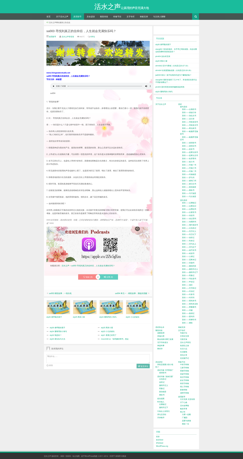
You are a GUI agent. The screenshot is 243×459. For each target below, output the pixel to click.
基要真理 (160, 333)
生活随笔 (183, 351)
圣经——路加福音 (189, 187)
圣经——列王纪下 (189, 234)
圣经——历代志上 (189, 243)
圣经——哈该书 (188, 253)
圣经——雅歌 (187, 322)
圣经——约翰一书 (189, 164)
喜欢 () (89, 277)
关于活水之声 (62, 16)
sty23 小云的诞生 (108, 331)
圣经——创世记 (188, 237)
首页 (48, 16)
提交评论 (144, 366)
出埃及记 (162, 379)
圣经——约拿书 (188, 294)
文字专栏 (131, 16)
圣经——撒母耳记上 (190, 269)
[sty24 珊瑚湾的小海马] (111, 307)
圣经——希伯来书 (189, 128)
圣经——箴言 (187, 285)
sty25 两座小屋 (107, 327)
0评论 (92, 36)
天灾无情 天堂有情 (187, 399)
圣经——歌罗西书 (189, 158)
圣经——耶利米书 (189, 300)
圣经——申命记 (188, 281)
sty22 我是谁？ (56, 335)
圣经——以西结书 (189, 209)
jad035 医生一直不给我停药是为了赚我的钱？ (173, 75)
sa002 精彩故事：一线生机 (60, 293)
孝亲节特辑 (184, 383)
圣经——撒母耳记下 (190, 272)
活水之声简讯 (185, 342)
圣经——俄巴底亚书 (190, 224)
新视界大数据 (120, 456)
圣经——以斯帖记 (189, 202)
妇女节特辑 (184, 380)
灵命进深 (91, 16)
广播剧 (184, 417)
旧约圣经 (183, 200)
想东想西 (160, 398)
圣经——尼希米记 (189, 259)
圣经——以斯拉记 (189, 206)
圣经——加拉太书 (189, 115)
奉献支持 (144, 16)
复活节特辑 (184, 377)
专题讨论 (183, 333)
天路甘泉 (183, 339)
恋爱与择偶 (186, 420)
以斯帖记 (162, 404)
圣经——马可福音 (189, 193)
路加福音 (162, 391)
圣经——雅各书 (188, 190)
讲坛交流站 (161, 414)
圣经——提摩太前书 (190, 152)
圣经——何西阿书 (189, 221)
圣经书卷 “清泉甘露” (165, 376)
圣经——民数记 (188, 275)
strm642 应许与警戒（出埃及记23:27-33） (172, 65)
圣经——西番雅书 (189, 307)
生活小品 (183, 348)
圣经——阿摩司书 (189, 319)
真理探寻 (77, 16)
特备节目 (117, 16)
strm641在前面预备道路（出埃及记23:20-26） (173, 70)
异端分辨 (160, 336)
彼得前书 (162, 372)
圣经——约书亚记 (189, 288)
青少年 (182, 411)
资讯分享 (183, 355)
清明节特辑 (184, 393)
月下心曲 (183, 402)
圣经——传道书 (188, 215)
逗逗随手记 (184, 358)
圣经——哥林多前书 (190, 122)
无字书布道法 (162, 342)
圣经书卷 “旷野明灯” (165, 370)
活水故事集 (184, 405)
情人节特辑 (184, 386)
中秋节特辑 (184, 364)
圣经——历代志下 (189, 247)
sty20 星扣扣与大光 (57, 339)
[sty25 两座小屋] (85, 307)
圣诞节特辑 (184, 374)
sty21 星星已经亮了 (108, 335)
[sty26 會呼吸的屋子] (58, 307)
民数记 (162, 388)
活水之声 (65, 265)
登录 (158, 436)
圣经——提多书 (188, 149)
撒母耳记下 (163, 407)
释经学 (160, 348)
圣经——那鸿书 (188, 316)
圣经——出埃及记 (189, 228)
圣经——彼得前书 (189, 142)
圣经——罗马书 (188, 177)
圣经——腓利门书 (189, 180)
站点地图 (76, 456)
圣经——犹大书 (188, 161)
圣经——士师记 (188, 256)
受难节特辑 (184, 370)
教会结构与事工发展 (165, 339)
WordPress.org (162, 446)
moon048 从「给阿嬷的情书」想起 (115, 339)
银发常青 (183, 408)
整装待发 (104, 16)
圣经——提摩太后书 (190, 155)
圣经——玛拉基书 (189, 278)
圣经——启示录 (188, 118)
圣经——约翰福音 (189, 174)
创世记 (162, 382)
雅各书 (162, 394)
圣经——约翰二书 (189, 171)
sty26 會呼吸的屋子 (57, 327)
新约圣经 (183, 106)
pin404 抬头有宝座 (162, 56)
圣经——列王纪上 (189, 231)
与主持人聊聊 (159, 16)
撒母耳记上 (163, 385)
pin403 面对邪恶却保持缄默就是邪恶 (169, 87)
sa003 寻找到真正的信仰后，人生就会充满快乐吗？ (81, 31)
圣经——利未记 (188, 240)
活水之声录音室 (68, 36)
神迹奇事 (160, 345)
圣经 (180, 104)
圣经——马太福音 (189, 196)
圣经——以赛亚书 (189, 212)
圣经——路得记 (188, 313)
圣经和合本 (159, 327)
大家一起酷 (186, 414)
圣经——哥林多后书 (190, 125)
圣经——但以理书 (189, 218)
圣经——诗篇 (187, 310)
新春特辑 (183, 389)
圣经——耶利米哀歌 (190, 303)
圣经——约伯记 (188, 291)
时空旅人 (160, 401)
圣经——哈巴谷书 (189, 250)
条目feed (159, 439)
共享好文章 (184, 336)
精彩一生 (185, 423)
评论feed (159, 443)
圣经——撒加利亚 (189, 266)
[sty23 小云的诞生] (137, 307)
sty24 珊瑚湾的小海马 (58, 331)
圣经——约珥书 (188, 297)
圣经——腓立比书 (189, 183)
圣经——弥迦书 (188, 262)
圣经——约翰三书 (189, 168)
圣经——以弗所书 (189, 109)
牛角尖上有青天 (163, 411)
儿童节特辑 (184, 367)
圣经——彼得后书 (189, 146)
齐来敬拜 (160, 417)
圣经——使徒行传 (189, 112)
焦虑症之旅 (184, 345)
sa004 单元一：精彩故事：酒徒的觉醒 (131, 293)
